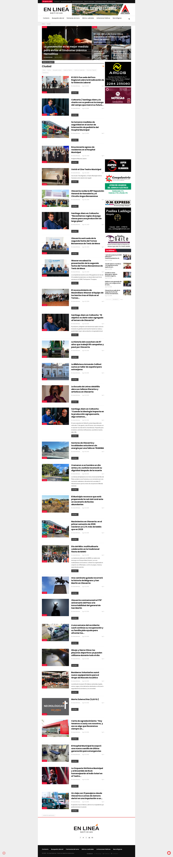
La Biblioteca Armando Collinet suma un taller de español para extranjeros (86, 367)
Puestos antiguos (48, 815)
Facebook (107, 853)
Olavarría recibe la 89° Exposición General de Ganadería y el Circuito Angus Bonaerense (87, 193)
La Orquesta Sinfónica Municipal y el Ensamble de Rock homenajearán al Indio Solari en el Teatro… (87, 772)
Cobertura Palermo (67, 70)
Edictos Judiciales (89, 1)
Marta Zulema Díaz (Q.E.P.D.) (85, 699)
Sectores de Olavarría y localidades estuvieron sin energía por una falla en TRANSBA (87, 445)
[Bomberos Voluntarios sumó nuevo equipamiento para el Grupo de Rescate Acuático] (55, 679)
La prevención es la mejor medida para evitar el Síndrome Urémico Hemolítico (66, 50)
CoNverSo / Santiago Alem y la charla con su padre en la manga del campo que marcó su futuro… (87, 102)
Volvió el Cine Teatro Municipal (86, 169)
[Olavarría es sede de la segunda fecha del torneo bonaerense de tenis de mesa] (127, 292)
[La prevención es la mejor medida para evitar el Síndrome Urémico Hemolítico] (67, 43)
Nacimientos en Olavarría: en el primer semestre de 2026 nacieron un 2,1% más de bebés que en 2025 (86, 525)
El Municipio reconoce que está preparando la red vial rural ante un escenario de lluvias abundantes (87, 500)
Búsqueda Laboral (57, 70)
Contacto (57, 1)
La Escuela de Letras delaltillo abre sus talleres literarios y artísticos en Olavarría (85, 389)
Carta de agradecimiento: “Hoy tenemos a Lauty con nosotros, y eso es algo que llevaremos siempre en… (87, 725)
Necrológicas (111, 1)
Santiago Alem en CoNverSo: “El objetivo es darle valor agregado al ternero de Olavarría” (87, 318)
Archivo (49, 70)
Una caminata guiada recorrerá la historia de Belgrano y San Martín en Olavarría (87, 580)
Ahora (44, 70)
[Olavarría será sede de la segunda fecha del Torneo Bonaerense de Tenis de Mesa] (55, 245)
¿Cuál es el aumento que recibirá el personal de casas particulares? (101, 55)
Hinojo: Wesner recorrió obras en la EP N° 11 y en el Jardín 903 (121, 54)
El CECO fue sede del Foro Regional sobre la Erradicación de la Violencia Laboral (87, 80)
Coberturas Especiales (79, 70)
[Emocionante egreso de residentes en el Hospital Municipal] (55, 154)
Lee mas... (74, 92)
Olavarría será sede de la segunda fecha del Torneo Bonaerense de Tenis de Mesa (85, 241)
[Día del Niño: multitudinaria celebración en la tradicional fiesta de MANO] (55, 553)
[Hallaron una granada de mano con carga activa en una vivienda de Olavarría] (127, 283)
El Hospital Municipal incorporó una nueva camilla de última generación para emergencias (86, 748)
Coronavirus (45, 72)
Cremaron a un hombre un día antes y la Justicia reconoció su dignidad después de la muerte (86, 468)
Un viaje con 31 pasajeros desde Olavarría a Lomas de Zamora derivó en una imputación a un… (86, 796)
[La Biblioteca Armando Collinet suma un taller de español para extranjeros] (55, 371)
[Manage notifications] (4, 853)
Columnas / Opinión (91, 70)
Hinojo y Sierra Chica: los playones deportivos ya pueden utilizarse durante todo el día (86, 653)
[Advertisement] (31, 27)
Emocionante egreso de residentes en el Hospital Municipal (83, 150)
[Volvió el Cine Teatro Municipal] (55, 176)
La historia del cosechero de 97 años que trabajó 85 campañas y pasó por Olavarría (87, 344)
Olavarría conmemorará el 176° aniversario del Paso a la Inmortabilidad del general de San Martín (86, 604)
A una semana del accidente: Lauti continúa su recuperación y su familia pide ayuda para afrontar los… (87, 629)
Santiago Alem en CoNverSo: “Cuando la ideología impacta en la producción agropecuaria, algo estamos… (87, 413)
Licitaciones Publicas (101, 1)
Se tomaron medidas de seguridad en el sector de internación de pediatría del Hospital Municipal (85, 126)
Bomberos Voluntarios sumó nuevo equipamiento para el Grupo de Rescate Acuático (85, 675)
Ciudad (44, 27)
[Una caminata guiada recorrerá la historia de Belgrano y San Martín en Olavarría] (55, 585)
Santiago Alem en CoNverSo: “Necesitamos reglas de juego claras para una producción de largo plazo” (86, 217)
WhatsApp (98, 853)
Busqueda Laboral (66, 1)
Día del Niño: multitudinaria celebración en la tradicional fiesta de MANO (85, 549)
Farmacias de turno (77, 1)
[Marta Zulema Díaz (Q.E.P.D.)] (55, 706)
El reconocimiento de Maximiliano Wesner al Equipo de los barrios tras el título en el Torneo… (87, 294)
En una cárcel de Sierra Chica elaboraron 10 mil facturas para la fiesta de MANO (110, 37)
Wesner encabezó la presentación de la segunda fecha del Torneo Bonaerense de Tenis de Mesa (87, 264)
